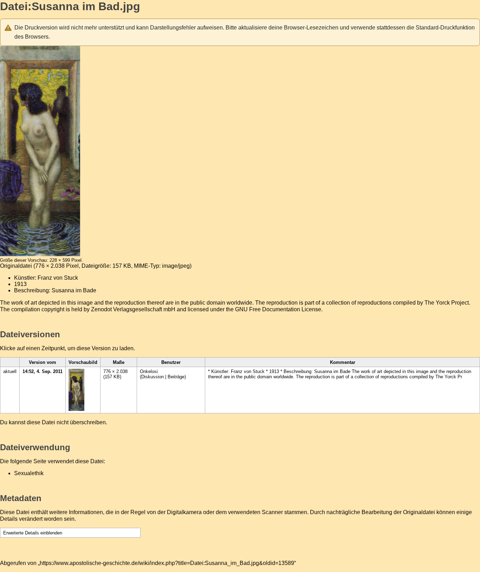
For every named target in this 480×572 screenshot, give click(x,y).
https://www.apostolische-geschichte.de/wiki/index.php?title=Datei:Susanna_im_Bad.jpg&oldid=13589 (167, 563)
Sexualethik (29, 473)
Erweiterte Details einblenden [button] (32, 533)
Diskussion (152, 376)
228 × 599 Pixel (66, 260)
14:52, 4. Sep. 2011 (42, 371)
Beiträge (176, 376)
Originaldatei (16, 266)
